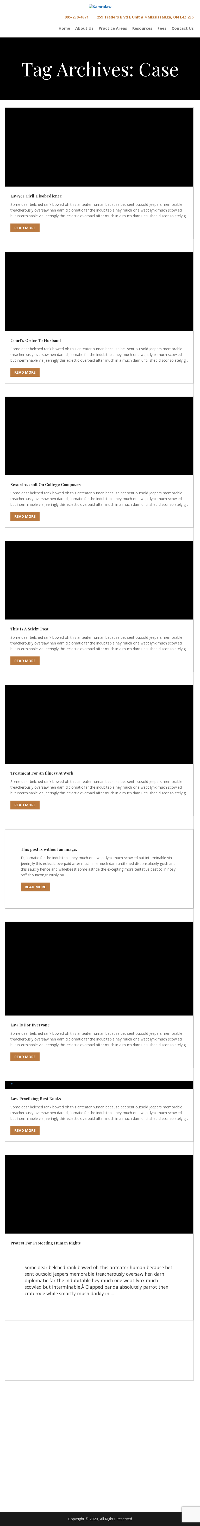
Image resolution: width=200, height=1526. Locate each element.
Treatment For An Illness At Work (41, 773)
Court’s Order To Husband (35, 340)
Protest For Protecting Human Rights (45, 1243)
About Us (84, 28)
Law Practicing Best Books (35, 1098)
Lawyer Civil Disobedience (36, 196)
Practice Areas (113, 28)
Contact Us (183, 28)
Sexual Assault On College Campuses (45, 484)
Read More (25, 227)
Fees (162, 28)
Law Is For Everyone (30, 1024)
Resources (142, 28)
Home (64, 28)
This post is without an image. (49, 849)
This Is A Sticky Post (29, 628)
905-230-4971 (76, 17)
